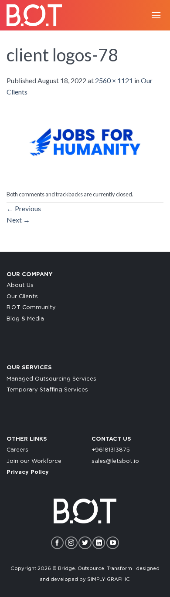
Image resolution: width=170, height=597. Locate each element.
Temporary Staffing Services (47, 390)
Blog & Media (25, 319)
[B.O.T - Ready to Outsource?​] (37, 15)
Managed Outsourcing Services (51, 379)
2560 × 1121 (114, 80)
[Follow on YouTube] (112, 542)
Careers (17, 450)
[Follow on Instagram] (71, 542)
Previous (24, 208)
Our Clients (22, 297)
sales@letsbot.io (115, 461)
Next (18, 220)
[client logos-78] (85, 141)
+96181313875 (111, 450)
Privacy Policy (28, 472)
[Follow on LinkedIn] (98, 542)
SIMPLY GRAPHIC (108, 579)
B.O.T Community (31, 307)
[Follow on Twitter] (84, 542)
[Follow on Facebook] (57, 542)
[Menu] (156, 15)
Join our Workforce (34, 461)
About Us (20, 285)
